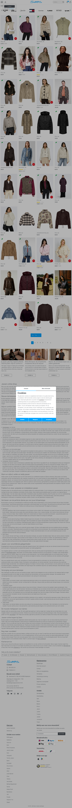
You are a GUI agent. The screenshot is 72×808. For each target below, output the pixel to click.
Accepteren (49, 419)
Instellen (22, 419)
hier (25, 411)
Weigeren (35, 419)
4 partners (41, 399)
